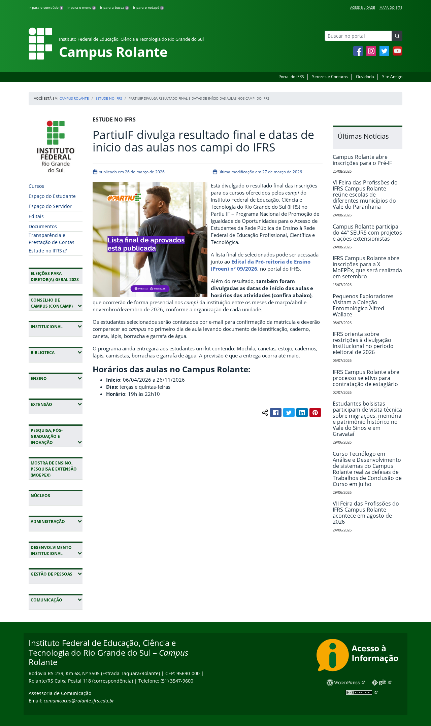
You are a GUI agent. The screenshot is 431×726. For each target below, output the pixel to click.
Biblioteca (56, 352)
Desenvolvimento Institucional (56, 550)
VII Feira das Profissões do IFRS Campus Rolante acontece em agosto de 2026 (366, 512)
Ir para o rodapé (148, 7)
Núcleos (40, 495)
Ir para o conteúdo (45, 7)
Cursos (36, 186)
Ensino (56, 378)
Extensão (56, 404)
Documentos (43, 226)
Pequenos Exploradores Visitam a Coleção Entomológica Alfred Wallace (363, 305)
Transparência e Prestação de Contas (51, 238)
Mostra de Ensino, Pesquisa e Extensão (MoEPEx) (54, 469)
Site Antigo (392, 76)
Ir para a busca (114, 7)
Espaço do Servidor (50, 206)
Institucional (56, 326)
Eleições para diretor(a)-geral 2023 (55, 276)
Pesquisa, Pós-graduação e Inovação (56, 436)
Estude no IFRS (109, 98)
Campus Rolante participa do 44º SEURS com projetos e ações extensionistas (367, 232)
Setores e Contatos (330, 76)
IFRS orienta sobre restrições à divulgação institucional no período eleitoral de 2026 (363, 343)
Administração (56, 521)
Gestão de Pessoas (56, 574)
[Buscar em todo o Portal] (397, 36)
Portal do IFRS (291, 76)
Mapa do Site (390, 7)
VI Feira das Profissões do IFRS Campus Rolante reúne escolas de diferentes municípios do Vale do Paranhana (365, 194)
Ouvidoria (365, 76)
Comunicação (56, 600)
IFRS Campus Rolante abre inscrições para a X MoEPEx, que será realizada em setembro (367, 267)
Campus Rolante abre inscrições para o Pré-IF (362, 160)
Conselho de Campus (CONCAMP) (56, 303)
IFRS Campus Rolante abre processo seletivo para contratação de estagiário (366, 378)
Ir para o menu (81, 7)
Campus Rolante (74, 98)
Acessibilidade (362, 7)
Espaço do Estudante (52, 196)
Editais (36, 216)
